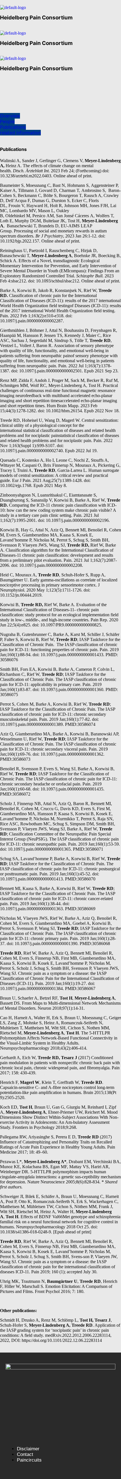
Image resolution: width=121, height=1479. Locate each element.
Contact (25, 1454)
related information (20, 132)
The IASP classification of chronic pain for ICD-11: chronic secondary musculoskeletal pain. (57, 714)
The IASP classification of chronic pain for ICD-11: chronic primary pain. (58, 936)
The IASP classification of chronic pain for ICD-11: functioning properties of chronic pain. (58, 647)
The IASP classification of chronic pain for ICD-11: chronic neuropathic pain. (59, 841)
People (7, 121)
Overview (10, 116)
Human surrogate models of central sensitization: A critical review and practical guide (59, 475)
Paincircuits (29, 1460)
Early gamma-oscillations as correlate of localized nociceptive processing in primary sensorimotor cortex (58, 582)
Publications (13, 127)
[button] (3, 29)
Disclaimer (28, 1448)
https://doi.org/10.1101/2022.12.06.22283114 (62, 1340)
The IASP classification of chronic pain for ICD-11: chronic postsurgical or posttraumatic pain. (60, 868)
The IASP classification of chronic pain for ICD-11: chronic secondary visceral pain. (58, 746)
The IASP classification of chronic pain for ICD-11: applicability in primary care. (58, 682)
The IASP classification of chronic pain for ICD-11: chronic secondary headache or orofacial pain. (58, 781)
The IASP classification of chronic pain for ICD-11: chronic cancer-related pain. (57, 898)
